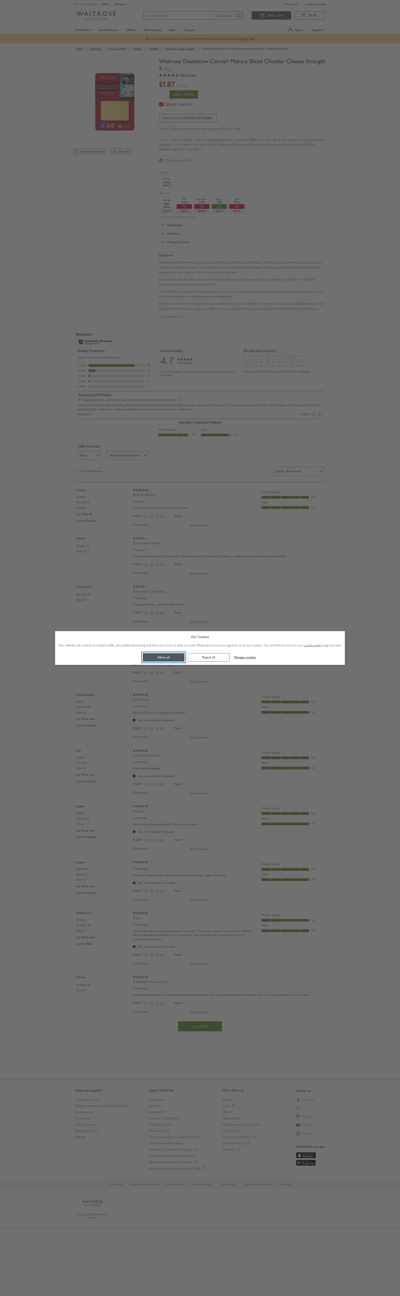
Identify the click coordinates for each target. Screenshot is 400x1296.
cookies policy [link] (313, 645)
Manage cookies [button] (245, 657)
